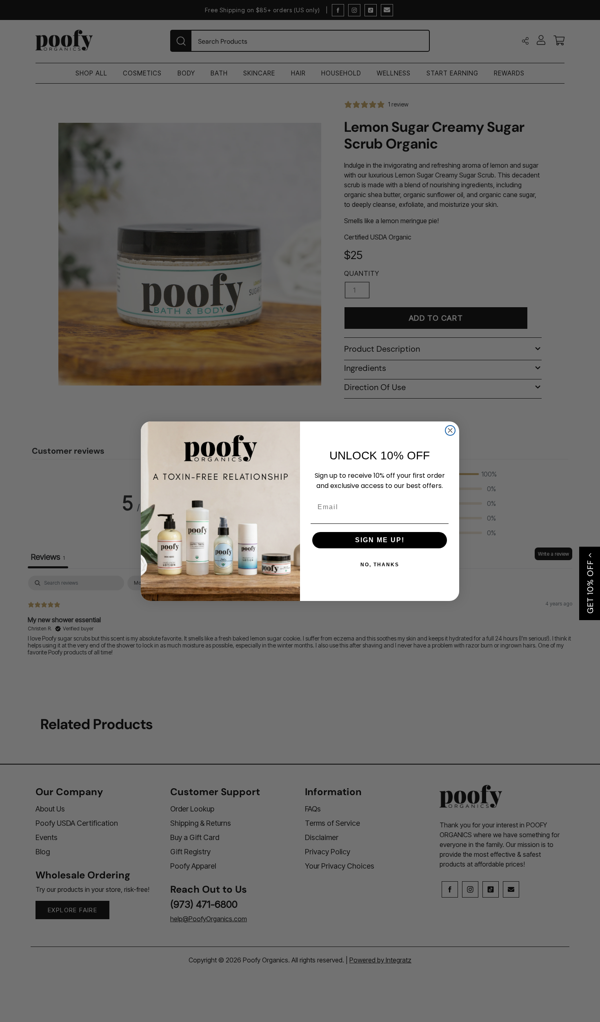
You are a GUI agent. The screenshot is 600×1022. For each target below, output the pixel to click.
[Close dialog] (450, 430)
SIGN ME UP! (379, 539)
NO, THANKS (379, 565)
